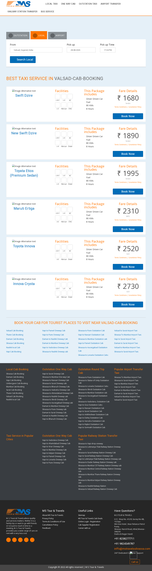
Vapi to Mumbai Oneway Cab (54, 450)
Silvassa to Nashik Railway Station (92, 486)
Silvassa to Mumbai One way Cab (56, 377)
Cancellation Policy (50, 525)
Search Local (24, 59)
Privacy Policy (48, 518)
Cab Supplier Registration (89, 525)
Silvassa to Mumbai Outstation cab (92, 339)
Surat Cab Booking (14, 390)
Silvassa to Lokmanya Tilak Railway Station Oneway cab (99, 448)
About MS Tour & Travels (52, 515)
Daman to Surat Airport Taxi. (126, 343)
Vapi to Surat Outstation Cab (90, 411)
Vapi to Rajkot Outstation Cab (90, 424)
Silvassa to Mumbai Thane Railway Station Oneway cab (99, 475)
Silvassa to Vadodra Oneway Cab (56, 390)
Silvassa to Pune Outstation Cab (91, 330)
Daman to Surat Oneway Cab (54, 412)
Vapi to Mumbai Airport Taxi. (126, 383)
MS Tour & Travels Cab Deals (90, 518)
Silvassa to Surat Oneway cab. (54, 383)
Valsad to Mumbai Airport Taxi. (127, 347)
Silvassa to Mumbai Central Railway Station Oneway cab (99, 470)
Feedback (46, 528)
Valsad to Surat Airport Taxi (125, 330)
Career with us (84, 528)
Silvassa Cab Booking (15, 343)
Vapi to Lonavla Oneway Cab (54, 459)
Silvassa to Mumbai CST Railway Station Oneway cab (100, 465)
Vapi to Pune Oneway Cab (53, 334)
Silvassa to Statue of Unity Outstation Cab (93, 381)
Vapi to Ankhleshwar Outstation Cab (93, 414)
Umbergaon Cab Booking (17, 383)
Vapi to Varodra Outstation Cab (91, 421)
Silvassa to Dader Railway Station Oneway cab (97, 462)
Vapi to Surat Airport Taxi (124, 339)
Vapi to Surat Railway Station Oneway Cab (95, 456)
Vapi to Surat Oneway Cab (53, 373)
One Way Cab (68, 4)
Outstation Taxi (88, 4)
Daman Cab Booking (15, 339)
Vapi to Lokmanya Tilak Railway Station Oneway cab (99, 459)
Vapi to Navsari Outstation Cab (91, 334)
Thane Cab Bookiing (14, 334)
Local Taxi (52, 4)
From (13, 44)
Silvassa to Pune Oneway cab (54, 409)
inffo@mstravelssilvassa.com (132, 548)
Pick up (71, 44)
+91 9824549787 (124, 543)
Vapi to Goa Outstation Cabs (90, 405)
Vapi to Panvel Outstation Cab (90, 343)
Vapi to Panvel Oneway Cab (53, 330)
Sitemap (81, 515)
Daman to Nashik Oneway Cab (55, 339)
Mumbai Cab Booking (15, 386)
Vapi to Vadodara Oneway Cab (55, 347)
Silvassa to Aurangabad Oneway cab (57, 403)
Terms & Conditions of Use (53, 521)
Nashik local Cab (13, 347)
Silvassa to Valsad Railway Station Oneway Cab (97, 489)
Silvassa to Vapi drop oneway (90, 443)
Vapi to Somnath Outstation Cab (91, 427)
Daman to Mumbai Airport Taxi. (127, 390)
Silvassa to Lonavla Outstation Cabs (93, 355)
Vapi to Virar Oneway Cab (53, 446)
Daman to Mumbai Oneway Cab (55, 343)
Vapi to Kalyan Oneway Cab (53, 453)
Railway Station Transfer (22, 11)
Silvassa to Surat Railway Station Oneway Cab (97, 452)
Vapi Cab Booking (13, 351)
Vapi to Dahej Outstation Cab (90, 417)
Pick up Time (107, 44)
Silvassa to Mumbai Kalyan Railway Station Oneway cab (99, 481)
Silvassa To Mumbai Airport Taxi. (128, 334)
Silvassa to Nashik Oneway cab (55, 351)
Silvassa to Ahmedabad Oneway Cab (57, 393)
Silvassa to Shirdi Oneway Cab (54, 399)
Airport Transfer (111, 4)
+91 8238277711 (124, 538)
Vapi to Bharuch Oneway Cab (54, 419)
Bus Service (47, 11)
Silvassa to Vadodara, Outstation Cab (94, 401)
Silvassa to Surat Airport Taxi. (126, 351)
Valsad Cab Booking (14, 330)
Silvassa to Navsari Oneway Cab (55, 380)
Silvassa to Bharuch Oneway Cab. (56, 386)
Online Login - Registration (89, 521)
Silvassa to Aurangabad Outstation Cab (92, 397)
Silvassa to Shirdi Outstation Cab (91, 389)
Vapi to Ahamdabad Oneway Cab (56, 443)
